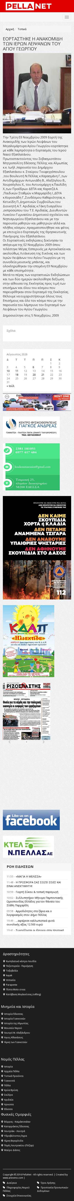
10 (8, 371)
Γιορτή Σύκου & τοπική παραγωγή (37, 892)
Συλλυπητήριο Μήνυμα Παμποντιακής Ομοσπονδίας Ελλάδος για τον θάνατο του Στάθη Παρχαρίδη (35, 901)
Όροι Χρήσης (48, 1182)
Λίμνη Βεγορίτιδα (13, 1140)
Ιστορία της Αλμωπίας (16, 1023)
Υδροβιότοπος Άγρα (15, 1135)
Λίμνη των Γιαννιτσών (15, 1042)
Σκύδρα (8, 1094)
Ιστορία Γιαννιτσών (14, 1018)
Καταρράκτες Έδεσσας (16, 1126)
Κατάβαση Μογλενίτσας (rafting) (23, 994)
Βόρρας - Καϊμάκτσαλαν (17, 1121)
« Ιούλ (10, 386)
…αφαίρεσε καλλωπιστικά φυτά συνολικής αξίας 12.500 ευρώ (30, 922)
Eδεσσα (8, 1109)
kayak (9, 975)
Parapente (11, 984)
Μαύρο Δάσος (12, 1150)
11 (16, 371)
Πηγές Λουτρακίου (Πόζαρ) (19, 1145)
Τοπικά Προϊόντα (13, 1076)
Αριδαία (8, 1099)
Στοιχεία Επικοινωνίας (19, 1195)
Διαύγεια (12, 1182)
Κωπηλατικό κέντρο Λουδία (21, 961)
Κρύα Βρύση (11, 1090)
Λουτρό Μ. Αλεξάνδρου (17, 1032)
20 (34, 374)
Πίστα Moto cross (15, 989)
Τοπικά (22, 29)
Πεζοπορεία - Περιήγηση (19, 966)
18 (16, 374)
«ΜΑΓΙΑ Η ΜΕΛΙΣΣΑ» (28, 876)
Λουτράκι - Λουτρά (14, 1131)
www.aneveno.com (13, 1177)
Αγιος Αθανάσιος (13, 1037)
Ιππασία (10, 980)
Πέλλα (7, 1085)
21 (42, 374)
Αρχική (10, 29)
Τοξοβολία (12, 970)
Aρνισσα (9, 1104)
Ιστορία (8, 1066)
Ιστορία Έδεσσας (13, 1014)
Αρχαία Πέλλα (11, 1071)
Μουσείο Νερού (13, 1028)
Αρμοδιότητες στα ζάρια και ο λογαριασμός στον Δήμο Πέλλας (29, 913)
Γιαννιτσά (9, 1080)
